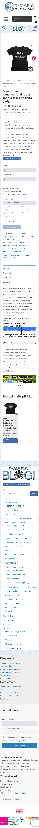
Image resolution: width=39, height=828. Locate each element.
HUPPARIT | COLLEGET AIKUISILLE (18, 518)
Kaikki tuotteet (16, 80)
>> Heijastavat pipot (15, 530)
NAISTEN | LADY (9, 239)
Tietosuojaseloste (7, 678)
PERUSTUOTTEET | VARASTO (16, 603)
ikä (29, 246)
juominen (6, 249)
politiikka (6, 252)
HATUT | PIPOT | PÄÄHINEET (16, 522)
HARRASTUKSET (15, 236)
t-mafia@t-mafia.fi (18, 793)
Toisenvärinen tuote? (9, 693)
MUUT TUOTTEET (12, 595)
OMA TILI (6, 628)
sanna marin (16, 252)
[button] (22, 19)
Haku (5, 489)
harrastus (23, 246)
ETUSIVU (6, 498)
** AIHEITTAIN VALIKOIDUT (15, 567)
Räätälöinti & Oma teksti (10, 687)
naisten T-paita (22, 249)
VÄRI (5, 165)
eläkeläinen (14, 246)
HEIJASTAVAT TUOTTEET (14, 546)
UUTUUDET (7, 612)
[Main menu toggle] (6, 19)
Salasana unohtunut (14, 648)
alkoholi (23, 243)
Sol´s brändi (5, 690)
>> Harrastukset (13, 579)
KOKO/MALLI (8, 174)
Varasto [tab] (6, 268)
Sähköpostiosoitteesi (10, 728)
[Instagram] (36, 22)
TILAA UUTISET (9, 620)
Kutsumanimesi (8, 719)
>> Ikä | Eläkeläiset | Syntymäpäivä (22, 583)
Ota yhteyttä (5, 675)
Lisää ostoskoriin (11, 227)
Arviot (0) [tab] (6, 283)
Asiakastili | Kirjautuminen (16, 632)
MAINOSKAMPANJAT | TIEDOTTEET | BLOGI (16, 484)
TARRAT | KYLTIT (11, 563)
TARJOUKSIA (8, 616)
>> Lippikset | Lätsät (15, 534)
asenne (29, 243)
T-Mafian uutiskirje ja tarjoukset (17, 737)
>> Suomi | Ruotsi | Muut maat (20, 591)
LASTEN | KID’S (11, 514)
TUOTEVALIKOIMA (10, 503)
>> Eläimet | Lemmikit (16, 574)
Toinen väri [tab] (7, 273)
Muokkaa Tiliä (11, 636)
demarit (6, 246)
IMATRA (8, 551)
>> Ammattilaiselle (15, 570)
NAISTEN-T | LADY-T (13, 510)
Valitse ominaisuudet (10, 441)
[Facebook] (35, 17)
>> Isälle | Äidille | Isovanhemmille (21, 587)
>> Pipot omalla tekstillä (17, 538)
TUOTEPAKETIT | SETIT (14, 599)
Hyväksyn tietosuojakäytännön (17, 741)
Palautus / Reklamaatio (10, 672)
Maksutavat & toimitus (10, 663)
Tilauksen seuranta (13, 644)
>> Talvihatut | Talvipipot (17, 542)
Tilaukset (9, 640)
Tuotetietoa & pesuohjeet (11, 696)
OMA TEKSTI (10, 559)
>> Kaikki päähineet (15, 526)
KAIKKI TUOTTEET (12, 608)
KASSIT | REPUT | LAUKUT (15, 555)
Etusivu (6, 80)
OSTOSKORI (7, 624)
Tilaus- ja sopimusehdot (10, 669)
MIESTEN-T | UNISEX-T (14, 506)
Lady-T (13, 249)
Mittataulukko (6, 666)
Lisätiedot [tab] (7, 278)
